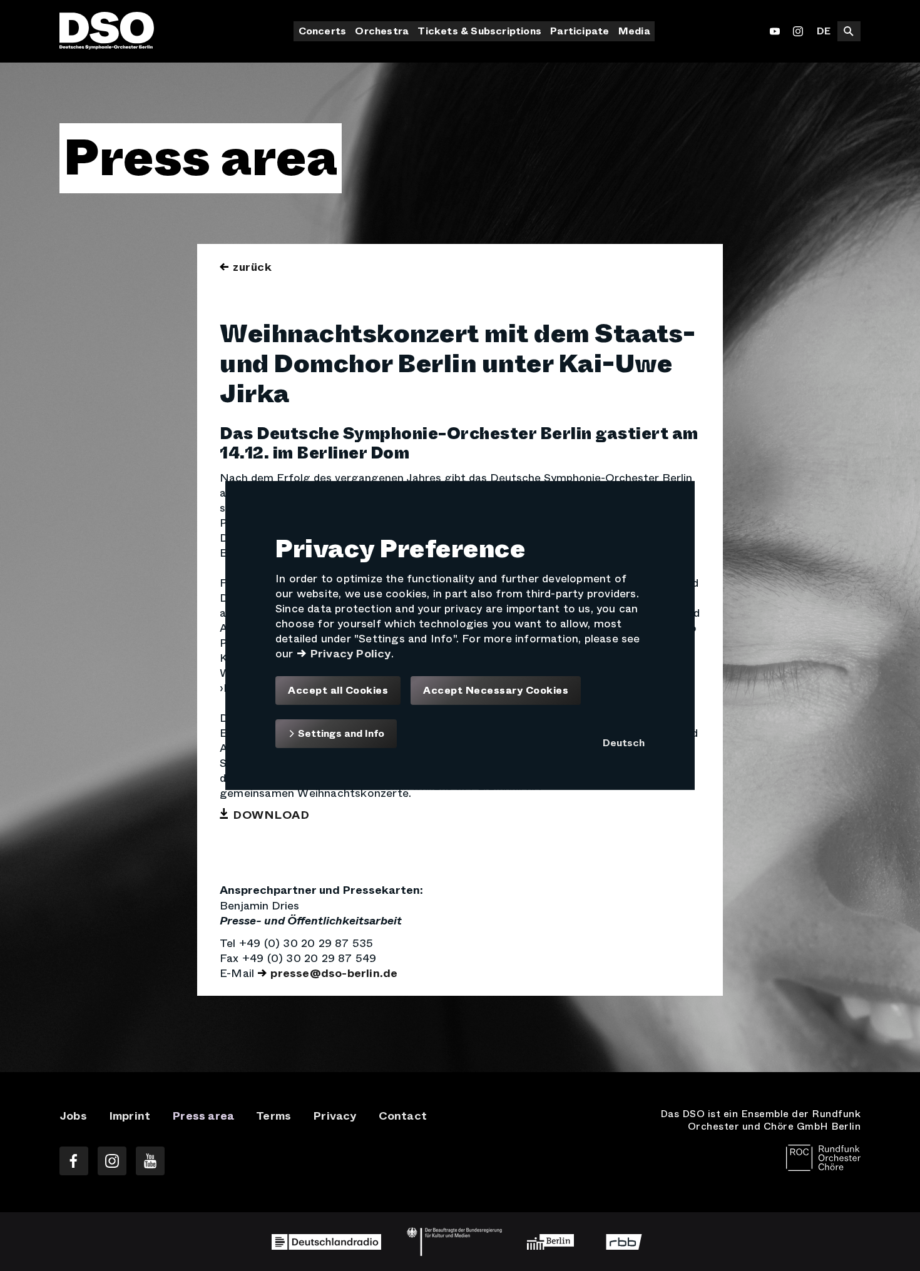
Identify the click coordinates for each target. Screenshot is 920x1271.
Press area (203, 1115)
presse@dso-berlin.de (333, 973)
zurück (252, 267)
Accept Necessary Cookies (495, 691)
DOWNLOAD (271, 815)
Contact (403, 1115)
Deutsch (624, 742)
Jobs (73, 1115)
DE (824, 31)
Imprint (129, 1115)
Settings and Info (339, 733)
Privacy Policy (350, 653)
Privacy (334, 1115)
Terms (273, 1115)
